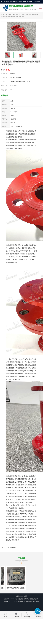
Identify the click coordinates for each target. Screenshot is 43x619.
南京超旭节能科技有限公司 (23, 599)
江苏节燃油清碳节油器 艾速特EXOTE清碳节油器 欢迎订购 (19, 588)
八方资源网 (15, 601)
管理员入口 (29, 601)
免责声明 (22, 601)
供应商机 (16, 14)
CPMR (22, 14)
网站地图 (36, 601)
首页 (9, 14)
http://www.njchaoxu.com (8, 547)
